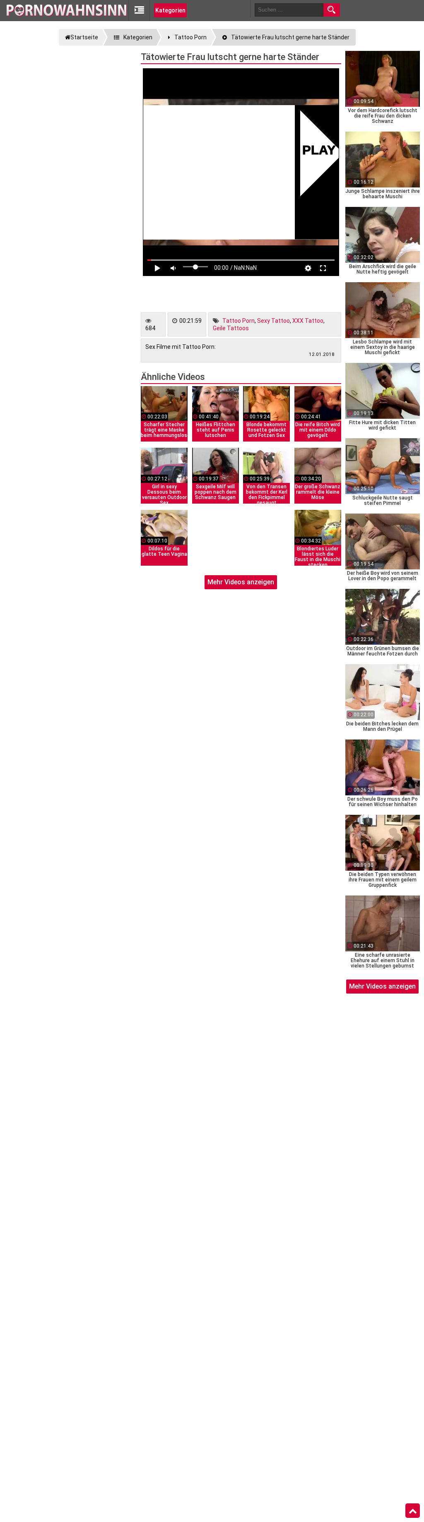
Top (412, 1511)
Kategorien (170, 10)
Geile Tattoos (231, 328)
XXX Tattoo (307, 320)
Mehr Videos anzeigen (240, 582)
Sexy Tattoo (273, 320)
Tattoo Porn (238, 320)
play (319, 151)
